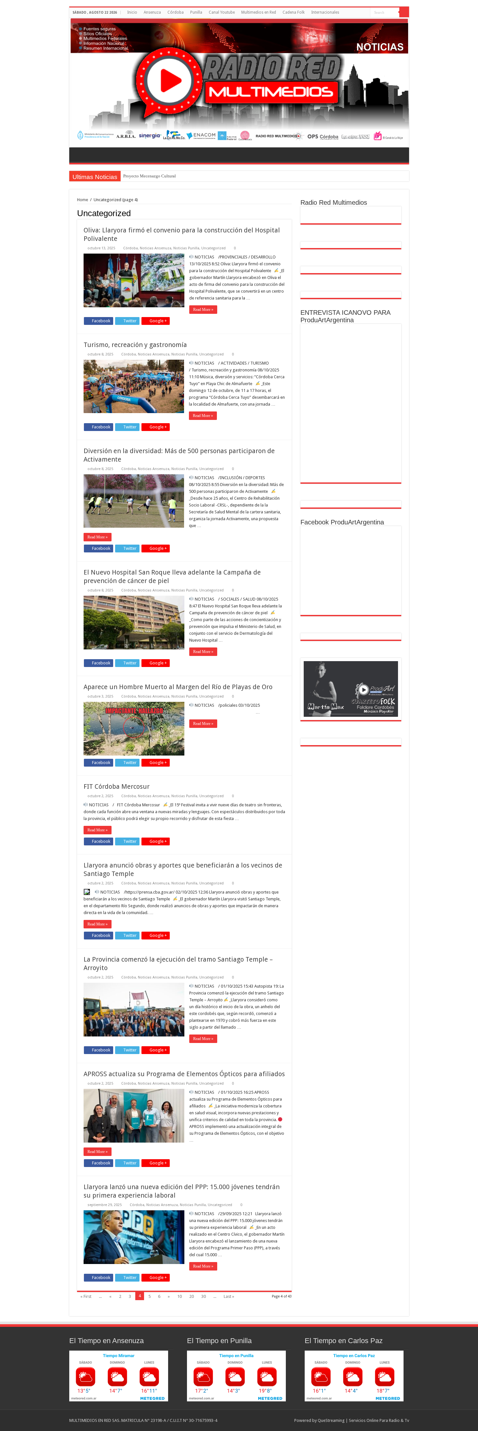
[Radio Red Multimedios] (239, 82)
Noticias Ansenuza (155, 248)
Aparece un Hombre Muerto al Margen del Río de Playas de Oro (178, 687)
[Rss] (365, 13)
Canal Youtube (222, 12)
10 (179, 1296)
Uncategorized (213, 248)
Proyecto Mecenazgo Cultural (149, 176)
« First (85, 1296)
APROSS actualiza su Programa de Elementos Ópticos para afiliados (184, 1074)
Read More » (203, 309)
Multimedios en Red (258, 12)
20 (191, 1296)
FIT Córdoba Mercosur (117, 786)
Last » (229, 1296)
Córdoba (175, 12)
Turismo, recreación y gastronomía (135, 345)
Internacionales (325, 12)
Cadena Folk (294, 12)
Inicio (132, 12)
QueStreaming (331, 1420)
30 (203, 1296)
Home (82, 199)
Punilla (196, 12)
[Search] (404, 12)
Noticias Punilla (186, 248)
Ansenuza (152, 12)
